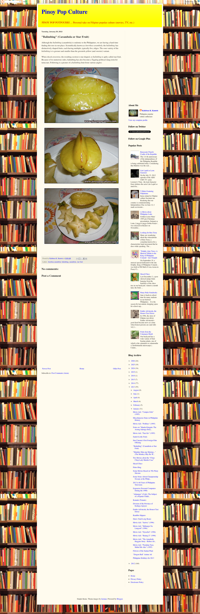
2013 (133, 387)
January (136, 408)
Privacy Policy (136, 579)
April (135, 397)
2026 (133, 361)
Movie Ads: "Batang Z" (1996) (144, 535)
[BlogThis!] (79, 258)
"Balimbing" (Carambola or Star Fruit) (145, 447)
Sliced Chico (145, 274)
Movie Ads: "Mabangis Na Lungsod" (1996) (143, 527)
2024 (133, 368)
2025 (133, 364)
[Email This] (77, 258)
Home (82, 368)
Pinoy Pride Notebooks (148, 292)
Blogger (120, 599)
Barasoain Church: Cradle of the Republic (148, 153)
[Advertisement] (81, 347)
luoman (104, 599)
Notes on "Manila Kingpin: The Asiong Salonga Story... (144, 428)
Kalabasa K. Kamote (150, 110)
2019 (133, 372)
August (136, 390)
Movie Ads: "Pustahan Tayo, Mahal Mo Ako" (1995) (143, 546)
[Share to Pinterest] (86, 258)
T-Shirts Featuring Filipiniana (146, 192)
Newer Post (46, 368)
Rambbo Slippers (139, 515)
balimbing (65, 262)
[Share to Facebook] (84, 258)
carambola (72, 262)
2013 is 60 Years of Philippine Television (144, 483)
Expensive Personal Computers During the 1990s (144, 489)
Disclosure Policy (137, 582)
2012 (133, 563)
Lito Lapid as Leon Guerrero (147, 171)
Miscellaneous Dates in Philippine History (145, 419)
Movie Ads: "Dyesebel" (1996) (144, 532)
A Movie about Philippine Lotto (146, 213)
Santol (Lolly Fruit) (140, 436)
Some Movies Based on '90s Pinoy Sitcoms (145, 472)
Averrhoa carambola (54, 262)
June (135, 394)
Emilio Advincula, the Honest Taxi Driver (148, 312)
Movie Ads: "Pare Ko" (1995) (144, 433)
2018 (133, 375)
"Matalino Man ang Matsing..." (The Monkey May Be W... (144, 453)
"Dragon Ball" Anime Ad (142, 554)
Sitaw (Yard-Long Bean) (142, 519)
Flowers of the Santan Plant (143, 551)
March (136, 401)
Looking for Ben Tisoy (148, 232)
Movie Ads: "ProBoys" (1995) (144, 423)
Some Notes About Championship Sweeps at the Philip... (145, 477)
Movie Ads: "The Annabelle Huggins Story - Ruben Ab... (144, 540)
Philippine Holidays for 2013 (143, 558)
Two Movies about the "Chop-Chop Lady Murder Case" (144, 459)
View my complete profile (137, 120)
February (136, 405)
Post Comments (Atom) (60, 373)
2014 (133, 383)
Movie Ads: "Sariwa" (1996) (143, 522)
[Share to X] (82, 258)
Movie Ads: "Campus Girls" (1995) (143, 413)
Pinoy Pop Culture (64, 11)
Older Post (117, 368)
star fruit (80, 262)
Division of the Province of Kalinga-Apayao (143, 504)
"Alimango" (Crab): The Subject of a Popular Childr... (145, 495)
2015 (133, 379)
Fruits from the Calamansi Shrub (146, 332)
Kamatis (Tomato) (139, 500)
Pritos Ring (137, 467)
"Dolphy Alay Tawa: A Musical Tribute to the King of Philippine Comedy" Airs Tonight (149, 254)
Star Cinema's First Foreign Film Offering (145, 441)
